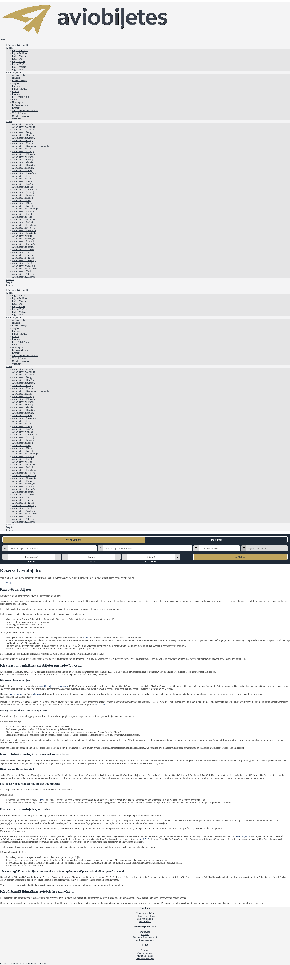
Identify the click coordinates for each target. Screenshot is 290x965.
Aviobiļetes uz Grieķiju (23, 159)
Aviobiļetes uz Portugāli (23, 238)
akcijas (36, 694)
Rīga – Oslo (18, 58)
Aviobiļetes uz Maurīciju (23, 219)
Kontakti (145, 934)
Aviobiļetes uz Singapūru (24, 244)
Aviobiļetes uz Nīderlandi (24, 230)
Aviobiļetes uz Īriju (21, 176)
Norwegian (17, 102)
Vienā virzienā (74, 539)
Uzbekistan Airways (21, 116)
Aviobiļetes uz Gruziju (23, 162)
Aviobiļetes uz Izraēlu (22, 184)
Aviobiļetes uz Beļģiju (22, 132)
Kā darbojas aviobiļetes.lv (145, 940)
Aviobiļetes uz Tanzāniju (24, 260)
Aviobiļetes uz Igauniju (23, 167)
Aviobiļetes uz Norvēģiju (24, 233)
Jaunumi (10, 285)
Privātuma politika (145, 913)
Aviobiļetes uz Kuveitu (23, 206)
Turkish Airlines (19, 113)
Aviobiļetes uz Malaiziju (23, 214)
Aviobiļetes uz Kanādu (23, 195)
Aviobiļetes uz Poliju (22, 236)
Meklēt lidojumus (145, 955)
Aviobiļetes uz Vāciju (22, 271)
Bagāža (9, 282)
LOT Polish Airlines (21, 97)
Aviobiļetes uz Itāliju (22, 181)
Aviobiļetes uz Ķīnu (21, 200)
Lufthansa (17, 99)
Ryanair (15, 107)
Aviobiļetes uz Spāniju (23, 246)
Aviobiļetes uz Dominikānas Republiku (31, 146)
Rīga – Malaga (19, 67)
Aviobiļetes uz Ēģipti (22, 148)
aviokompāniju (243, 836)
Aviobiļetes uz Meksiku (23, 222)
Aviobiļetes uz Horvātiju (23, 165)
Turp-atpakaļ (216, 539)
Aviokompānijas (14, 72)
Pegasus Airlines (20, 105)
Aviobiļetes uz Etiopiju (23, 151)
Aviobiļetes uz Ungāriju (23, 266)
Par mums (145, 931)
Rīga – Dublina (19, 53)
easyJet (15, 83)
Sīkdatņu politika (145, 918)
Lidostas (10, 279)
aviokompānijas (16, 694)
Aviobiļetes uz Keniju (22, 197)
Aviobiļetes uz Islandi (22, 178)
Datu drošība (145, 921)
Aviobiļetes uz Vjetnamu (24, 274)
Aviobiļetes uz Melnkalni (24, 225)
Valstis (9, 121)
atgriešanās (145, 839)
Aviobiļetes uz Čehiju (22, 140)
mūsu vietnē (100, 704)
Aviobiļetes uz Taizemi (23, 257)
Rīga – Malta (18, 69)
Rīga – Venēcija (19, 64)
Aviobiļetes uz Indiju (22, 170)
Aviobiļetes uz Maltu (22, 217)
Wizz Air (16, 118)
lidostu (86, 637)
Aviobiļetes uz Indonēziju (24, 173)
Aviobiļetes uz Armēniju (23, 124)
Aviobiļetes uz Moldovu (23, 227)
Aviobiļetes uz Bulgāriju (23, 137)
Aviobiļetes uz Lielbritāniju (25, 208)
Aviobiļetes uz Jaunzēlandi (24, 189)
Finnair (15, 91)
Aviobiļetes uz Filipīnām (23, 154)
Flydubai (16, 94)
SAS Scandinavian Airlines (25, 110)
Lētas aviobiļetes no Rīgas (18, 45)
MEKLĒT (241, 557)
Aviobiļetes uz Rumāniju (24, 241)
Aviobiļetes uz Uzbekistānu (25, 268)
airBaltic (16, 77)
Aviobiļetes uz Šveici (22, 252)
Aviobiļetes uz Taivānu (23, 255)
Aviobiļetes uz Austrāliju (23, 127)
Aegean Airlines (19, 75)
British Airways (19, 80)
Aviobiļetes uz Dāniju (22, 143)
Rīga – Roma (18, 61)
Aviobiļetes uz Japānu (22, 187)
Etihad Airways (19, 88)
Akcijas (9, 47)
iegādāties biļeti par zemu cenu (53, 686)
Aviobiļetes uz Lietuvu (23, 211)
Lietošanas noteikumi (145, 916)
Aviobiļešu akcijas (145, 958)
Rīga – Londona (20, 50)
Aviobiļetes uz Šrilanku (23, 249)
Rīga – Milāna (19, 56)
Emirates (16, 86)
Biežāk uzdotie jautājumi (145, 937)
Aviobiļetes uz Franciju (23, 157)
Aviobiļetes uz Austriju (23, 129)
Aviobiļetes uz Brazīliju (23, 135)
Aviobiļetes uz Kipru (22, 203)
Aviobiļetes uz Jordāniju (23, 192)
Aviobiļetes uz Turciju (22, 263)
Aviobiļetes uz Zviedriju (23, 276)
